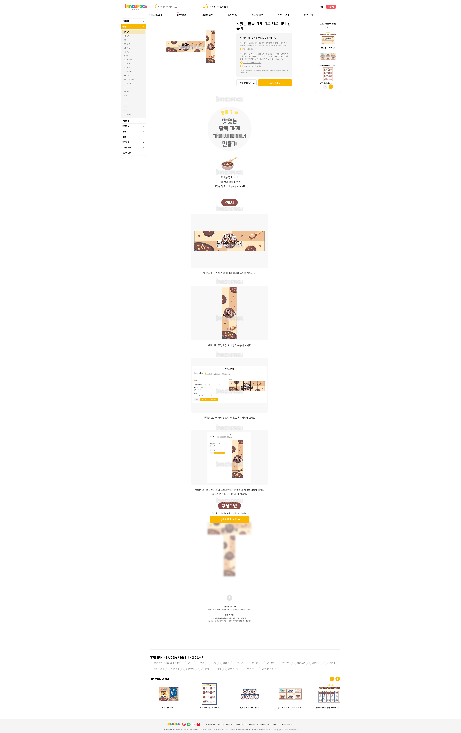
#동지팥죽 (240, 662)
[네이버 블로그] (189, 724)
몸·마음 (126, 56)
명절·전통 (127, 44)
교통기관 (126, 52)
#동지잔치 (316, 662)
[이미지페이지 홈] (173, 724)
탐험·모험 (127, 67)
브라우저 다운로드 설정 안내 (252, 66)
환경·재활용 (127, 71)
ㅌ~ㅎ (125, 111)
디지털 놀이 (258, 14)
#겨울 (202, 662)
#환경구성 (250, 668)
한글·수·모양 (128, 60)
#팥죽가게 (331, 662)
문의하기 (221, 724)
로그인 (320, 7)
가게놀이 (126, 32)
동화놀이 (126, 75)
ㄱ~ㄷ (125, 95)
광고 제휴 (276, 724)
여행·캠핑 (127, 87)
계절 (125, 40)
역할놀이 (126, 36)
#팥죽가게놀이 (158, 668)
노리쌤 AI (232, 14)
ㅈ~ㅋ (125, 107)
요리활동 (126, 91)
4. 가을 (223, 6)
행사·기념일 (127, 83)
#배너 (218, 668)
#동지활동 (271, 662)
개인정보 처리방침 (240, 724)
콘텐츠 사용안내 (248, 49)
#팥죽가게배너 (233, 668)
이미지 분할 (284, 14)
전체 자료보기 (155, 14)
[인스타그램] (184, 724)
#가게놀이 (175, 668)
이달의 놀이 (207, 14)
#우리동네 (205, 668)
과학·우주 (127, 63)
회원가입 (331, 7)
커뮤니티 (308, 14)
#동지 (190, 662)
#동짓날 (226, 662)
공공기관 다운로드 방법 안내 (252, 62)
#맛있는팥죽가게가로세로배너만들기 (166, 662)
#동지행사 (286, 662)
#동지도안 (301, 662)
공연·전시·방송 (129, 79)
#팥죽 (213, 662)
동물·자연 (127, 48)
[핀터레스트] (198, 724)
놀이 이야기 (127, 115)
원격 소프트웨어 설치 (264, 724)
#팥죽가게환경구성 (269, 668)
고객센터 (252, 724)
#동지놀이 (255, 662)
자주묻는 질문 (210, 724)
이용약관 (229, 724)
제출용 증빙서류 (287, 724)
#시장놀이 (190, 668)
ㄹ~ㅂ (125, 99)
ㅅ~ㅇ (125, 103)
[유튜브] (193, 724)
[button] (332, 679)
